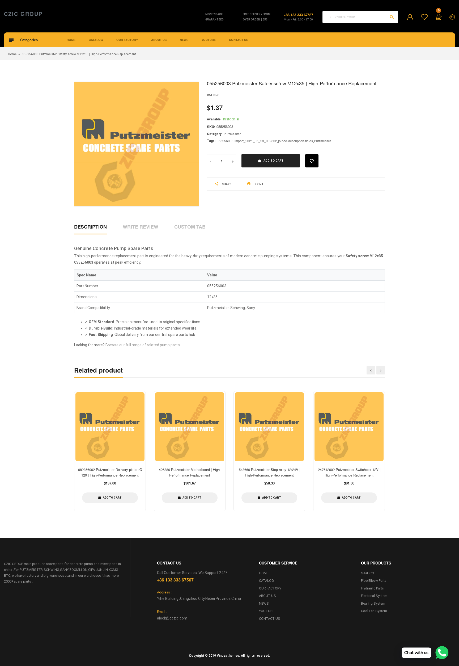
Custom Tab (190, 226)
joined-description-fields (295, 140)
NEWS (184, 40)
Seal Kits (368, 573)
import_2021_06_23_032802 (256, 140)
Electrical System (374, 596)
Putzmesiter (232, 134)
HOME (71, 40)
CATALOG (96, 40)
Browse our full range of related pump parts (142, 345)
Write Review (140, 226)
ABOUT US (159, 40)
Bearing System (373, 603)
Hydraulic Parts (372, 588)
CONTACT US (238, 40)
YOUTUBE (209, 40)
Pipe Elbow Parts (373, 581)
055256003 (225, 140)
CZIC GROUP (23, 14)
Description (90, 226)
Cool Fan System (374, 611)
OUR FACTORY (127, 40)
